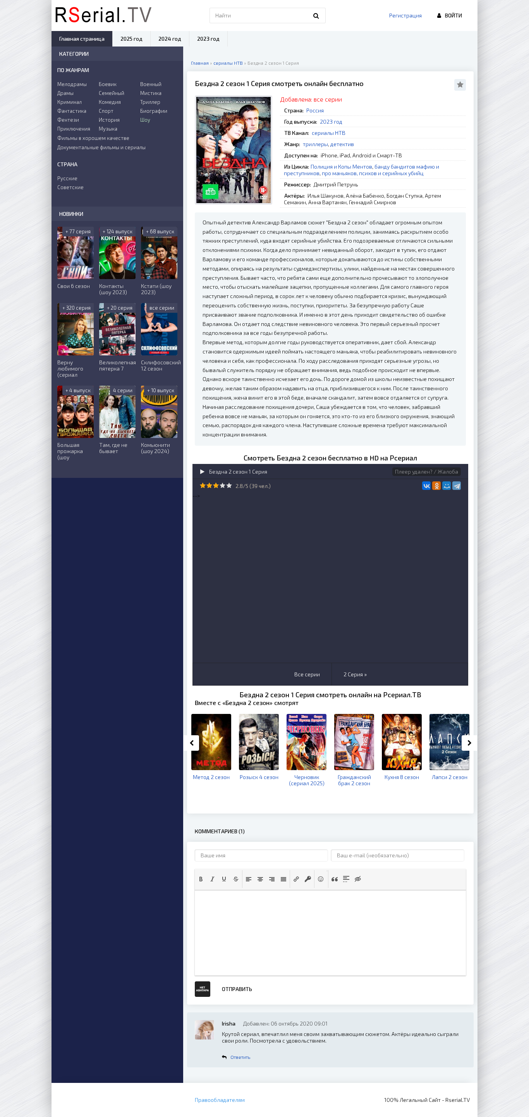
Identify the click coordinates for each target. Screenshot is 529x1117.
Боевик (108, 84)
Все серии (307, 674)
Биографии (153, 111)
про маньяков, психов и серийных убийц (373, 173)
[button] (201, 879)
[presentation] (201, 879)
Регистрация (405, 15)
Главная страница (82, 38)
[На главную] (103, 15)
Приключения (73, 129)
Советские (70, 187)
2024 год (169, 38)
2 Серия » (355, 674)
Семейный (111, 93)
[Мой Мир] (446, 485)
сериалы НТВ (328, 132)
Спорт (106, 111)
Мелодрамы (72, 84)
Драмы (65, 93)
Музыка (108, 129)
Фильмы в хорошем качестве (93, 138)
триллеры (315, 144)
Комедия (110, 102)
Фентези (68, 120)
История (109, 120)
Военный (150, 84)
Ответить (240, 1057)
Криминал (69, 102)
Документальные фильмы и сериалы (101, 147)
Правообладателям (220, 1099)
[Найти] (316, 15)
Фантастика (71, 111)
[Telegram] (456, 485)
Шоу (145, 120)
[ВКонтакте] (426, 485)
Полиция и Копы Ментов (341, 166)
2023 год (331, 121)
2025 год (131, 38)
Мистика (150, 93)
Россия (315, 110)
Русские (67, 178)
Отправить (237, 989)
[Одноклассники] (436, 485)
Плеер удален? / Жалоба (426, 471)
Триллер (150, 102)
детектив (342, 144)
